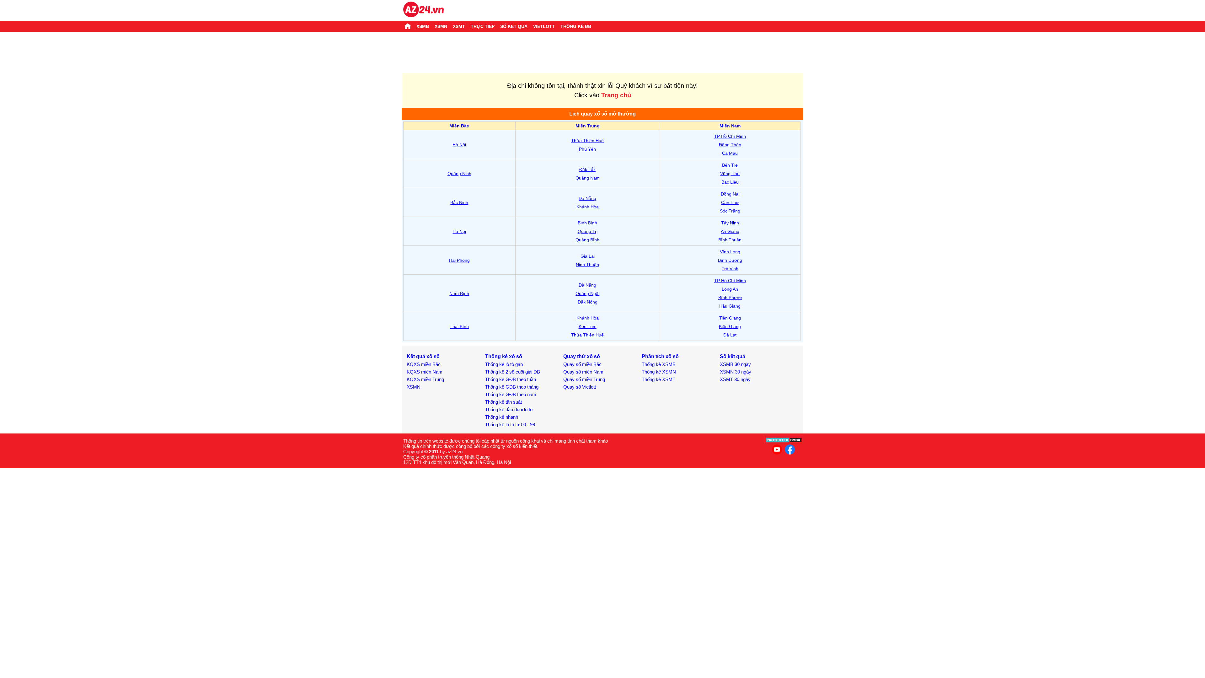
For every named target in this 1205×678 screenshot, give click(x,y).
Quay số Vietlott (579, 387)
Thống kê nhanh (501, 417)
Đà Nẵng (587, 198)
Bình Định (587, 222)
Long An (730, 289)
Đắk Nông (587, 301)
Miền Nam (730, 125)
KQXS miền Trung (425, 379)
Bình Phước (730, 297)
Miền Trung (588, 125)
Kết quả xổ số (423, 356)
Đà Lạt (729, 334)
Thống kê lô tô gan (504, 364)
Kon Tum (588, 326)
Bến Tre (730, 165)
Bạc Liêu (730, 182)
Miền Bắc (459, 125)
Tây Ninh (730, 222)
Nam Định (459, 293)
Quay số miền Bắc (582, 364)
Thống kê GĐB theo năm (510, 394)
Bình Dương (730, 260)
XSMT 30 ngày (735, 379)
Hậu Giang (730, 306)
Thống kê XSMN (659, 371)
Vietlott (544, 26)
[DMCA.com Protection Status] (784, 441)
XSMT (459, 26)
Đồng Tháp (730, 144)
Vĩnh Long (730, 251)
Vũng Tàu (730, 173)
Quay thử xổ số (581, 356)
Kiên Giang (730, 326)
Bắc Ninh (459, 202)
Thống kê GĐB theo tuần (510, 379)
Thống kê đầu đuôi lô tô (509, 409)
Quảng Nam (588, 177)
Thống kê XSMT (658, 379)
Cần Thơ (730, 202)
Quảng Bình (587, 239)
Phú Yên (587, 149)
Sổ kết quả (514, 26)
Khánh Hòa (587, 206)
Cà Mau (730, 153)
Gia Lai (588, 256)
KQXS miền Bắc (424, 364)
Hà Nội (459, 144)
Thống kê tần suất (503, 402)
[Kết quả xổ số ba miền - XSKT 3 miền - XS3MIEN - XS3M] (423, 10)
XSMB (422, 26)
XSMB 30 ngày (735, 364)
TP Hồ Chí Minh (730, 136)
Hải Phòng (459, 260)
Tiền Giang (730, 317)
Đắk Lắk (587, 169)
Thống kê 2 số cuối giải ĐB (512, 371)
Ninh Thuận (587, 264)
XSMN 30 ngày (735, 371)
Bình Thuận (730, 239)
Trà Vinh (730, 268)
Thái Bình (459, 326)
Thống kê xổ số (503, 356)
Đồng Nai (730, 193)
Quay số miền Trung (584, 379)
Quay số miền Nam (583, 371)
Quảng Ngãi (587, 293)
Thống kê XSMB (659, 364)
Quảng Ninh (459, 173)
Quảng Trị (587, 231)
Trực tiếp (483, 26)
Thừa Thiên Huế (587, 140)
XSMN (441, 26)
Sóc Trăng (730, 210)
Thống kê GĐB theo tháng (511, 387)
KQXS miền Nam (424, 371)
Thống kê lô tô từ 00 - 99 (510, 424)
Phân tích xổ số (660, 356)
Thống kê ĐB (575, 26)
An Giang (730, 231)
